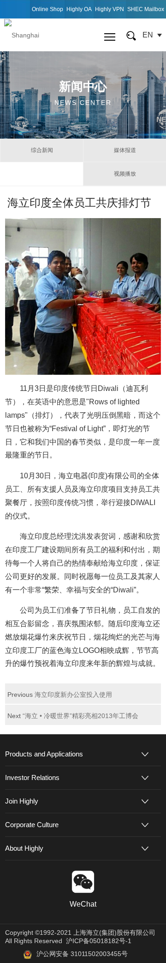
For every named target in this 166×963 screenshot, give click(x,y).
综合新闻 (42, 150)
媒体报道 (125, 150)
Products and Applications (44, 754)
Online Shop (47, 9)
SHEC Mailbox (145, 9)
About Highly (24, 848)
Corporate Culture (32, 825)
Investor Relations (32, 777)
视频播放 (125, 174)
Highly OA (79, 9)
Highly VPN (109, 9)
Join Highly (21, 801)
